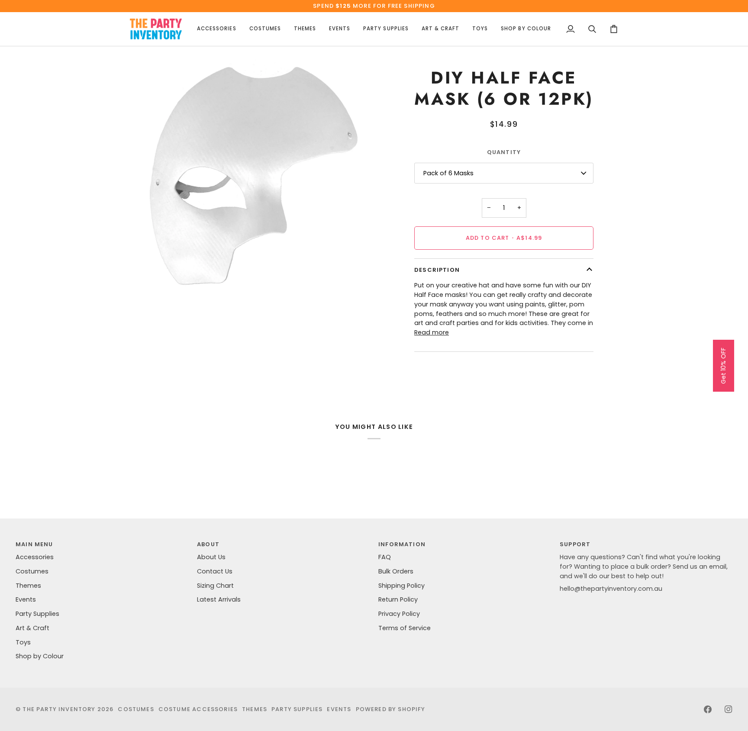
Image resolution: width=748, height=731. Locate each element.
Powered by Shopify (391, 709)
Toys (23, 642)
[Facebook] (708, 709)
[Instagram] (728, 709)
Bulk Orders (395, 571)
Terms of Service (404, 628)
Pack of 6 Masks (448, 173)
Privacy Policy (399, 613)
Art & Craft (32, 628)
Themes (28, 585)
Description (437, 270)
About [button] (208, 544)
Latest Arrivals (219, 599)
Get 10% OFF (723, 366)
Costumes (32, 571)
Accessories (35, 557)
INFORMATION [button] (402, 544)
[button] (216, 29)
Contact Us (214, 571)
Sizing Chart (215, 585)
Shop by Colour (40, 656)
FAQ (384, 557)
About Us (211, 557)
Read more (431, 332)
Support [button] (575, 544)
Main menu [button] (34, 544)
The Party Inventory (59, 709)
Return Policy (398, 599)
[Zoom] (146, 278)
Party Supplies (37, 613)
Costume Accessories (198, 709)
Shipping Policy (401, 585)
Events (26, 599)
